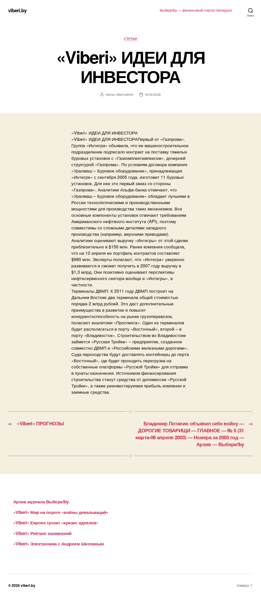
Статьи (130, 39)
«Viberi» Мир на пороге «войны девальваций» (60, 512)
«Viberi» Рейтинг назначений (42, 533)
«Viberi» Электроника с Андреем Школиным (58, 543)
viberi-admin (124, 94)
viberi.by (17, 10)
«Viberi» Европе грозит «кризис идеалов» (55, 522)
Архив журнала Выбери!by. (41, 501)
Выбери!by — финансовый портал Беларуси (196, 10)
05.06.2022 (153, 94)
